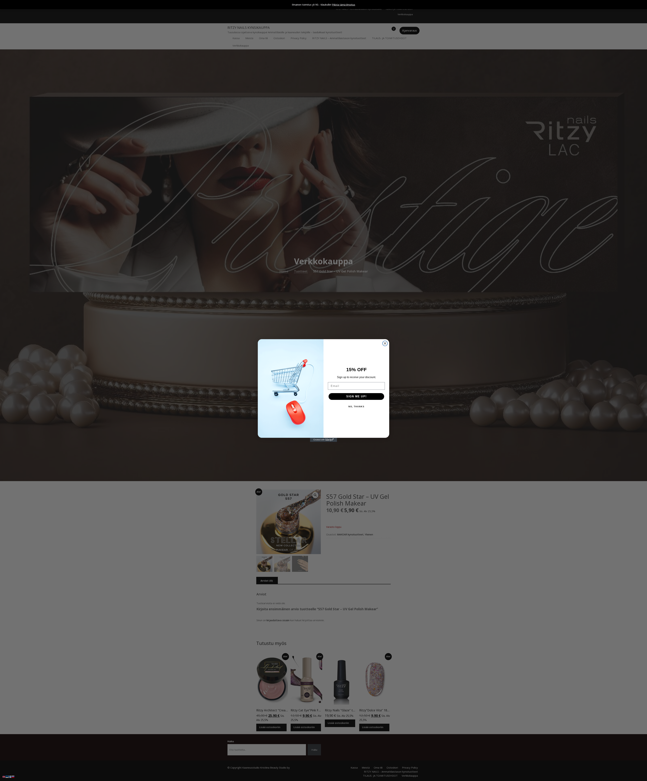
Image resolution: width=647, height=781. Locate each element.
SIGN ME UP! (356, 396)
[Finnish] (10, 776)
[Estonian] (7, 776)
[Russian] (13, 776)
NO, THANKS (356, 406)
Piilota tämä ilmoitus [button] (343, 4)
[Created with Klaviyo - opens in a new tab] (323, 440)
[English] (4, 776)
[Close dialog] (385, 343)
